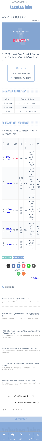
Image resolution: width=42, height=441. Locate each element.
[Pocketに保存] (24, 266)
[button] (34, 266)
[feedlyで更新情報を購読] (18, 274)
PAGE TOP (22, 419)
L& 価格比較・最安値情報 (22, 78)
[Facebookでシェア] (13, 266)
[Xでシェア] (8, 266)
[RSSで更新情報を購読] (24, 274)
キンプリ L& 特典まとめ (21, 73)
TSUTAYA (8, 244)
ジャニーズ (7, 257)
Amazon (9, 183)
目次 (18, 68)
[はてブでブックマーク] (18, 266)
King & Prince (19, 257)
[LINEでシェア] (29, 266)
